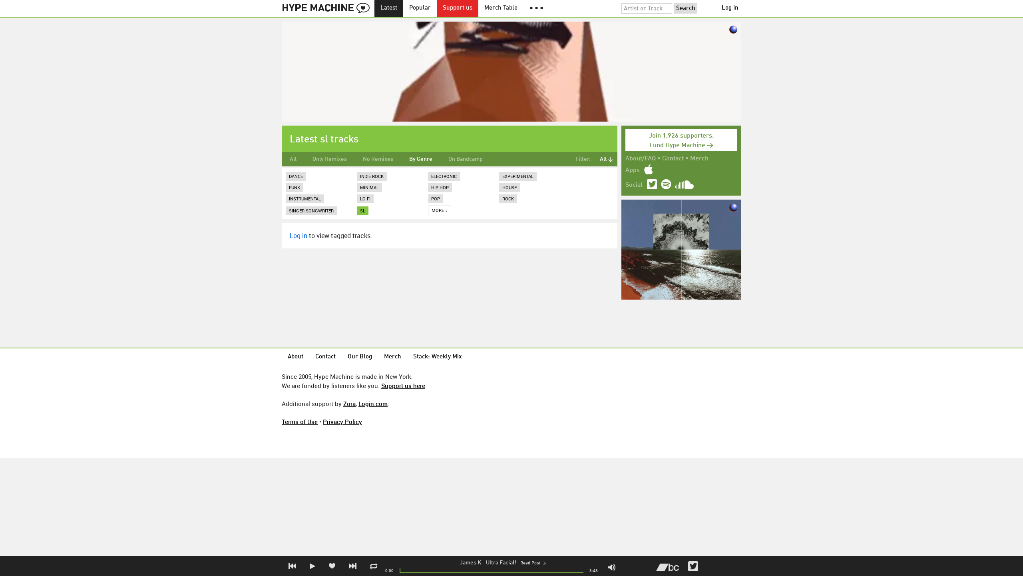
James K (470, 563)
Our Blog (360, 357)
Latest (388, 8)
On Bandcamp (465, 159)
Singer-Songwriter (311, 211)
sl (362, 211)
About (295, 357)
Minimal (369, 187)
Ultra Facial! (501, 563)
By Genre (420, 159)
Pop (435, 199)
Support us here (403, 386)
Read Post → (533, 563)
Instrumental (305, 199)
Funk (294, 187)
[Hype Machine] (328, 8)
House (509, 187)
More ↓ (440, 210)
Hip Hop (440, 187)
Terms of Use (300, 422)
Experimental (517, 176)
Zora (349, 404)
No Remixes (378, 159)
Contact (673, 159)
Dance (296, 176)
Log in (730, 8)
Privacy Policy (342, 422)
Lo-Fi (365, 199)
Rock (508, 199)
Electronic (444, 176)
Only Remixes (329, 159)
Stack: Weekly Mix (437, 357)
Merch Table (500, 8)
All (293, 159)
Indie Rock (372, 176)
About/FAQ (640, 159)
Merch (699, 159)
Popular (420, 8)
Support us (457, 8)
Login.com (373, 404)
